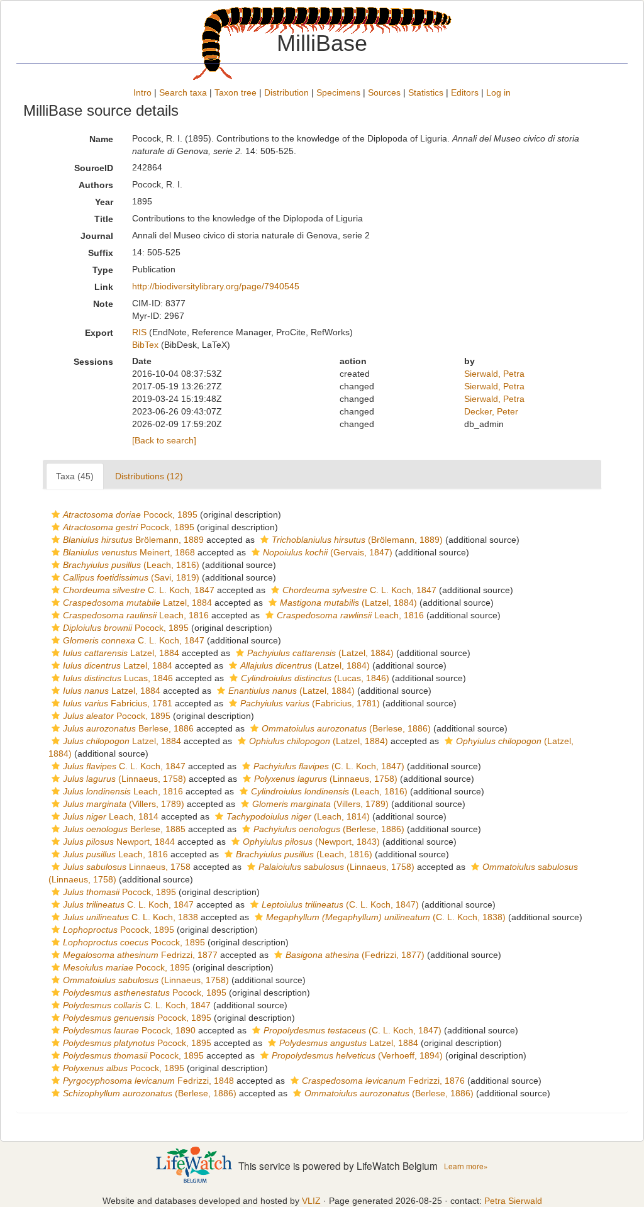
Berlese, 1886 (128, 728)
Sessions (93, 362)
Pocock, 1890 (129, 1030)
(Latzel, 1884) (348, 603)
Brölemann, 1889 (133, 540)
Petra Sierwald (513, 1201)
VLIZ (311, 1201)
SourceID (93, 168)
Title (103, 219)
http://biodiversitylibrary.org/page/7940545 (215, 286)
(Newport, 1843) (311, 842)
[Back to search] (164, 440)
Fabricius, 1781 (117, 703)
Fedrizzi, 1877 (140, 955)
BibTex (145, 345)
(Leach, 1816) (131, 565)
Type (102, 270)
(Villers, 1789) (123, 804)
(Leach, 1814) (298, 816)
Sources (384, 92)
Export (99, 333)
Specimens (338, 92)
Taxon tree (235, 92)
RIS (139, 332)
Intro (142, 92)
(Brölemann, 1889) (357, 540)
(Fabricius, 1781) (310, 703)
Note (103, 304)
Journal (96, 236)
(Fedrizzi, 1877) (355, 955)
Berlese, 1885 (124, 829)
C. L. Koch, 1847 (138, 590)
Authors (96, 185)
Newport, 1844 (119, 842)
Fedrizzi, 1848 (148, 1081)
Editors (465, 92)
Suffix (100, 253)
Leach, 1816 (136, 615)
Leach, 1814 (110, 816)
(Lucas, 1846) (315, 678)
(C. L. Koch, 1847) (328, 766)
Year (104, 202)
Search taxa (183, 92)
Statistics (425, 92)
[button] (55, 514)
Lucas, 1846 (118, 678)
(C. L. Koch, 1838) (386, 917)
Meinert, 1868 (129, 552)
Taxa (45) (75, 476)
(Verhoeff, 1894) (357, 1055)
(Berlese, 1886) (346, 728)
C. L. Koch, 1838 (130, 917)
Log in (498, 92)
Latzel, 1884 (137, 603)
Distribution (286, 92)
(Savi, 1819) (131, 577)
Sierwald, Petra (494, 374)
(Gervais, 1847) (327, 552)
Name (101, 139)
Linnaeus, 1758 (127, 867)
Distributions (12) (149, 476)
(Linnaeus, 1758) (124, 779)
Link (103, 287)
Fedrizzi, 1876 (383, 1081)
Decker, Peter (491, 411)
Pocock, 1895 (130, 514)
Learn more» (466, 1165)
